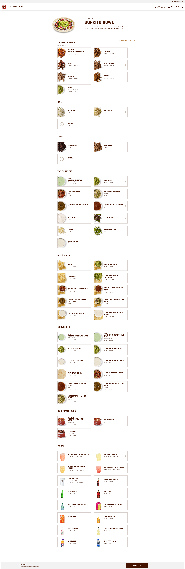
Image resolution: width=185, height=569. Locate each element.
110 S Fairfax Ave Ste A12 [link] (161, 7)
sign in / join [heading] (175, 6)
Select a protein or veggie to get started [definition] (29, 566)
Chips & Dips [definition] (63, 255)
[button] (89, 52)
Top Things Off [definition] (64, 171)
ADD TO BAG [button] (137, 565)
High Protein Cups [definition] (66, 411)
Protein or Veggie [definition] (66, 42)
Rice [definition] (59, 102)
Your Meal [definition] (22, 564)
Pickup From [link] (160, 6)
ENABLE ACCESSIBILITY (177, 1)
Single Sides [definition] (63, 327)
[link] (16, 7)
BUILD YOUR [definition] (89, 18)
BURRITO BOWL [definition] (99, 22)
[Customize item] (89, 52)
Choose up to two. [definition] (62, 45)
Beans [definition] (60, 136)
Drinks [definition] (60, 445)
